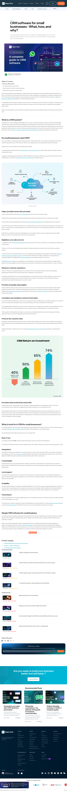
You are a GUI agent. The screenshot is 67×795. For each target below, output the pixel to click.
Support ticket (56, 737)
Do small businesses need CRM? (11, 86)
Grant (26, 9)
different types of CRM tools (14, 429)
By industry (32, 756)
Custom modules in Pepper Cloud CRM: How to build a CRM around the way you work (38, 616)
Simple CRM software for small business (12, 90)
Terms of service (21, 746)
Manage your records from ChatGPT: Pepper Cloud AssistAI (33, 605)
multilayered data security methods (36, 329)
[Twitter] (5, 640)
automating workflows (25, 257)
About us (19, 733)
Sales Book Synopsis (42, 9)
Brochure (43, 746)
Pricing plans (43, 754)
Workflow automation (34, 746)
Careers (37, 3)
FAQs (42, 744)
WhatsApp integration (27, 525)
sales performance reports (15, 291)
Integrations (43, 735)
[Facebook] (2, 640)
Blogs (32, 3)
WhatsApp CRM (33, 733)
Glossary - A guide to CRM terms (12, 545)
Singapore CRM (21, 735)
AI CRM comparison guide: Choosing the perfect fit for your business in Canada (37, 573)
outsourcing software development (34, 222)
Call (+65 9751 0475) (57, 733)
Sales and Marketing (13, 568)
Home (7, 9)
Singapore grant (44, 739)
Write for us (55, 741)
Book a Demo (32, 532)
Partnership (55, 739)
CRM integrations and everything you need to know (16, 543)
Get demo (61, 3)
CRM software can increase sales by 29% (30, 150)
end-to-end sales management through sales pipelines (25, 130)
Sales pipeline (32, 739)
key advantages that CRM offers (26, 157)
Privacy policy (20, 741)
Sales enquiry (55, 735)
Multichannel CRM (33, 737)
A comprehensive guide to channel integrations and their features (34, 583)
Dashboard (32, 742)
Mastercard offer (44, 758)
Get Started (33, 679)
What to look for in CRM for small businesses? (14, 88)
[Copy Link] (13, 640)
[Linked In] (8, 640)
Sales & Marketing (16, 9)
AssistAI (20, 3)
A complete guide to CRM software (12, 547)
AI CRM (31, 735)
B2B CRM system (7, 261)
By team (31, 754)
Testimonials (20, 744)
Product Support (12, 600)
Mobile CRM (32, 741)
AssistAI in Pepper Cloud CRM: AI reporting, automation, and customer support (37, 562)
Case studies (20, 742)
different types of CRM (55, 503)
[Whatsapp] (11, 640)
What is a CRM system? (8, 83)
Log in (52, 3)
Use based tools (33, 760)
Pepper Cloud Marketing (14, 74)
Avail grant (43, 756)
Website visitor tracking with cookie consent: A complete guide (33, 626)
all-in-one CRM (20, 454)
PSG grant (47, 3)
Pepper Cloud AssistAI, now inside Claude (28, 595)
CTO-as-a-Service (44, 741)
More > (55, 8)
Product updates (44, 742)
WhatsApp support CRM (34, 748)
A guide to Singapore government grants (28, 552)
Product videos (44, 737)
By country (32, 758)
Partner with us (20, 737)
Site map (65, 790)
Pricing (42, 3)
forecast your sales (42, 291)
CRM (32, 9)
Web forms (32, 744)
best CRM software (12, 505)
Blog (42, 733)
